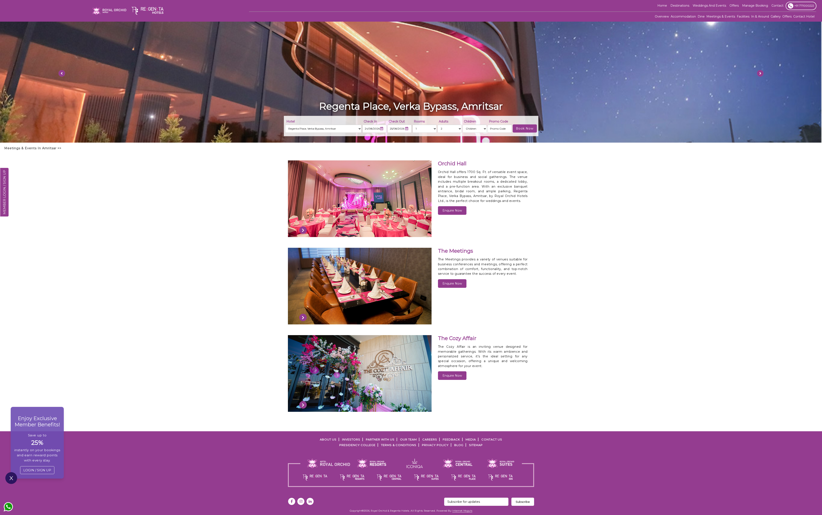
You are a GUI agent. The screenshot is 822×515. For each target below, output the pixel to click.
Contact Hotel (804, 16)
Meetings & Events (720, 16)
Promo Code (498, 121)
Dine (701, 16)
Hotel (290, 121)
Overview (662, 16)
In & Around (760, 16)
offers (734, 5)
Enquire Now (452, 210)
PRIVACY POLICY (435, 445)
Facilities (743, 16)
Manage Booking (755, 5)
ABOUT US (328, 439)
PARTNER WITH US (380, 439)
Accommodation (683, 16)
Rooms (419, 121)
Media (471, 439)
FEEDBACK (451, 439)
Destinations (679, 5)
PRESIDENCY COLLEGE (357, 445)
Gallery (776, 16)
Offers (787, 16)
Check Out (397, 121)
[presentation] (303, 230)
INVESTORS (351, 439)
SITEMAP (476, 445)
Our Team (408, 439)
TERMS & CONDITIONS (398, 445)
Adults (443, 121)
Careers (429, 439)
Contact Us (491, 439)
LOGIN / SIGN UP (37, 470)
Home (662, 5)
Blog (458, 445)
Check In (370, 121)
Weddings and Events (709, 5)
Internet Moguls (462, 510)
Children (470, 121)
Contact (777, 5)
